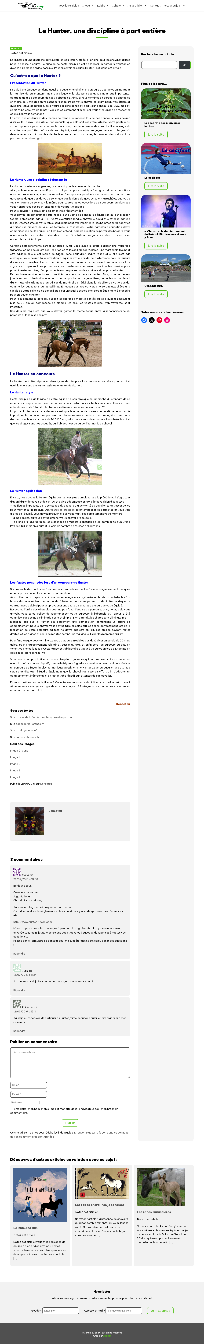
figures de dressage (62, 509)
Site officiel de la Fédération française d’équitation (41, 717)
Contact (155, 5)
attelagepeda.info (27, 730)
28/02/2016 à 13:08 (25, 879)
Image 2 (15, 764)
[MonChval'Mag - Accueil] (31, 5)
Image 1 (15, 757)
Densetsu (46, 783)
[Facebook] (144, 320)
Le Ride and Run (25, 1228)
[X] (152, 320)
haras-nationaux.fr (27, 737)
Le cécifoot (152, 177)
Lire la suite (156, 134)
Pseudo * (36, 1310)
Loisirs (101, 5)
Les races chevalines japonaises (99, 1205)
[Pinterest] (159, 320)
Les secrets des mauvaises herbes (162, 124)
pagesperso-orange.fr (30, 723)
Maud (25, 875)
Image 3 (15, 770)
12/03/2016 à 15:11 (24, 1011)
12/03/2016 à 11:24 (25, 974)
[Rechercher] (184, 5)
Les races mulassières (154, 1212)
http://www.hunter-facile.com (32, 922)
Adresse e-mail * (95, 1310)
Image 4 (15, 777)
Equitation (16, 48)
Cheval (86, 5)
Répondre (19, 953)
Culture (116, 5)
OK (185, 64)
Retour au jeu (172, 5)
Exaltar (107, 1335)
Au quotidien (135, 5)
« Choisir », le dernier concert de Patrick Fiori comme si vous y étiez (165, 234)
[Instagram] (167, 320)
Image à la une (19, 750)
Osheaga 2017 (154, 285)
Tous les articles (68, 5)
